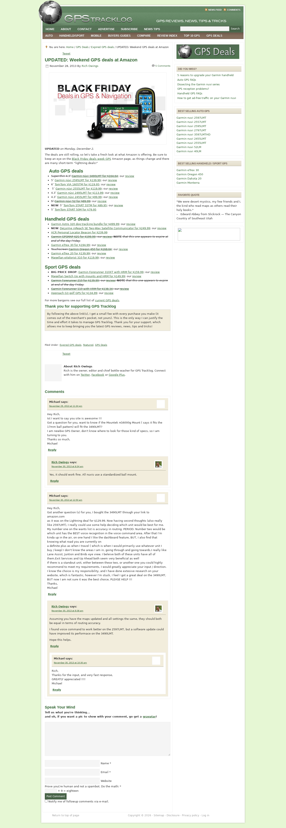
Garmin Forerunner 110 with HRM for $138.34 (82, 288)
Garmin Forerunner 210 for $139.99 (75, 280)
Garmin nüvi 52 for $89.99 (72, 201)
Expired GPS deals (70, 345)
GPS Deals (214, 35)
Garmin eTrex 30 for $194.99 (70, 245)
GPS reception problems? (193, 88)
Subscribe (129, 29)
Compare (144, 35)
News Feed (215, 10)
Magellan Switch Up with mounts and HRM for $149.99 (88, 276)
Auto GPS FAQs (186, 79)
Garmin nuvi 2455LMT (191, 138)
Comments (233, 10)
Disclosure (173, 815)
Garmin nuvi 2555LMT (191, 142)
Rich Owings (90, 66)
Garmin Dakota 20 (188, 178)
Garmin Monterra (188, 182)
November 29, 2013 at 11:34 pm (65, 406)
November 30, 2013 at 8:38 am (67, 611)
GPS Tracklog (143, 18)
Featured (88, 345)
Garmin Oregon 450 (189, 174)
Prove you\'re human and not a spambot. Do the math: (83, 786)
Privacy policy (190, 815)
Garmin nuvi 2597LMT (191, 117)
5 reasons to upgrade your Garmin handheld (205, 75)
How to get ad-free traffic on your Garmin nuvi (206, 98)
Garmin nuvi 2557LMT (191, 121)
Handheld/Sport (71, 35)
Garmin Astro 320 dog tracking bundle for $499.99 (85, 224)
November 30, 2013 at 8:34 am (67, 466)
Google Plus (117, 374)
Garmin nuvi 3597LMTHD (193, 134)
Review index (167, 35)
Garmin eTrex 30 (187, 170)
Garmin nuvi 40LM (188, 151)
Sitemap (159, 815)
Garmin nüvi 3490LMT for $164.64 (95, 176)
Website (106, 781)
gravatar (149, 716)
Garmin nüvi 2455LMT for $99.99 (79, 197)
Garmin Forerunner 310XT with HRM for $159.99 (110, 272)
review (129, 176)
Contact (84, 29)
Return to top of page (65, 815)
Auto (49, 35)
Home (50, 29)
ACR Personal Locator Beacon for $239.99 (79, 232)
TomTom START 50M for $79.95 (75, 209)
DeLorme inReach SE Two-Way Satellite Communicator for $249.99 (105, 228)
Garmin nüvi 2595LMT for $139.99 (78, 180)
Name (105, 763)
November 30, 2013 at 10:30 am (70, 663)
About (66, 29)
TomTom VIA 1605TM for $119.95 (77, 184)
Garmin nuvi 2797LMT (191, 130)
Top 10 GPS (192, 35)
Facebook (97, 374)
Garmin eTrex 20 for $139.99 (70, 253)
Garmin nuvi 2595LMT (191, 126)
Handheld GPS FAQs (189, 93)
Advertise (106, 29)
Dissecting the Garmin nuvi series (198, 84)
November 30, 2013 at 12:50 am (65, 500)
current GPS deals (107, 300)
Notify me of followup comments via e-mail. (78, 801)
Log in (205, 815)
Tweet (66, 53)
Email (104, 772)
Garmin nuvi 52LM (188, 147)
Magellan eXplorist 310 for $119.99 (75, 257)
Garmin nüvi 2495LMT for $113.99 (80, 192)
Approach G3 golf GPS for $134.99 (74, 293)
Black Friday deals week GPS (91, 158)
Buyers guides (119, 35)
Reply (52, 449)
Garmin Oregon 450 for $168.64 (90, 249)
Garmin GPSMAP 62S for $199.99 (73, 236)
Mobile (96, 35)
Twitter (85, 374)
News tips (152, 29)
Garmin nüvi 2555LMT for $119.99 (78, 188)
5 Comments (162, 66)
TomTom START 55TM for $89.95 (85, 205)
